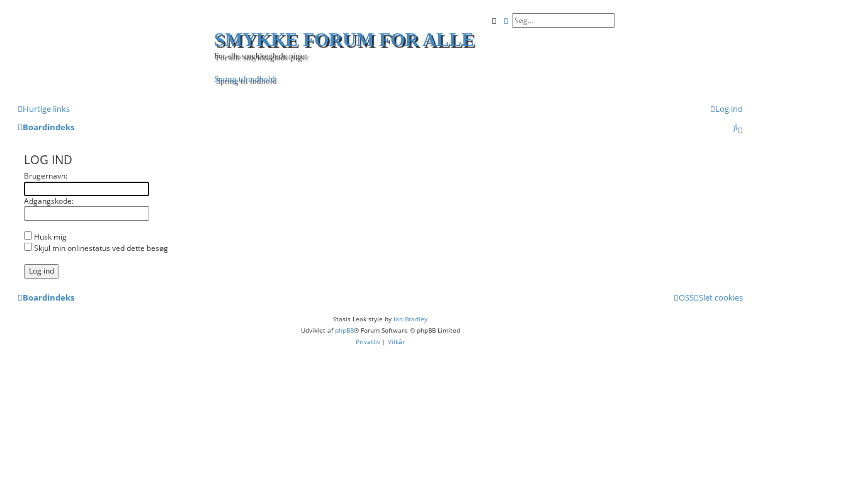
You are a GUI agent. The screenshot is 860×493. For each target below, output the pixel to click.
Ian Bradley (410, 318)
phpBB (344, 330)
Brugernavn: (45, 175)
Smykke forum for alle (344, 39)
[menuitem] (726, 108)
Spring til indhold (244, 79)
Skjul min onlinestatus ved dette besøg (100, 248)
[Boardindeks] (117, 51)
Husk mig (49, 236)
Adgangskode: (49, 201)
